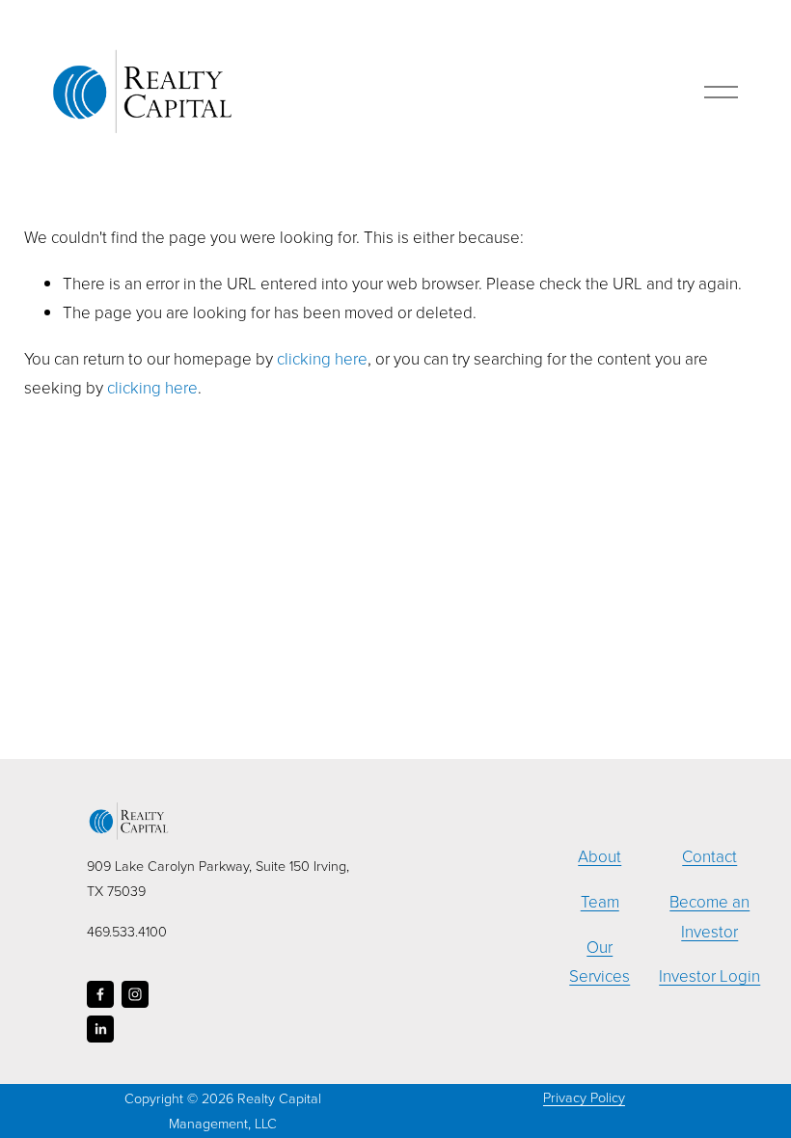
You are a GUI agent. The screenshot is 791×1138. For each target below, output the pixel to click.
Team (600, 901)
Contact (709, 856)
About (599, 856)
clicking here (322, 358)
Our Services (599, 961)
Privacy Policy (584, 1096)
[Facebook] (100, 994)
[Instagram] (135, 994)
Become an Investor (709, 916)
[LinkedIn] (100, 1029)
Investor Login (709, 975)
